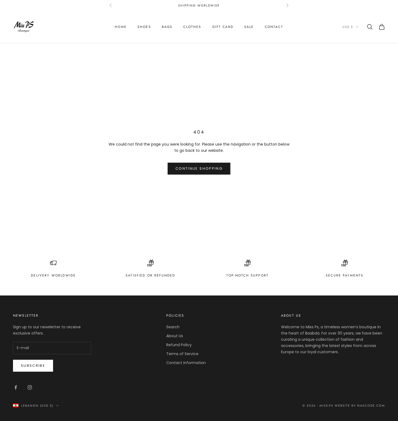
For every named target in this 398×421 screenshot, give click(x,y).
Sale (249, 26)
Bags (167, 26)
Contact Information (186, 362)
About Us (174, 336)
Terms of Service (182, 353)
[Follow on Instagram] (29, 387)
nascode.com (371, 405)
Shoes (144, 26)
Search (173, 327)
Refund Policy (179, 345)
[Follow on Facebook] (15, 387)
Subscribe (33, 365)
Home (121, 26)
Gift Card (222, 26)
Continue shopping (199, 168)
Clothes (192, 26)
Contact (274, 26)
